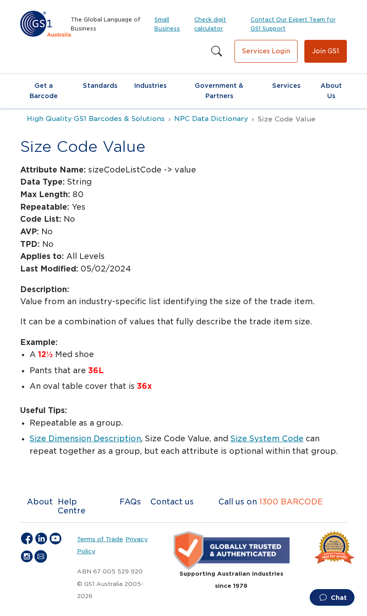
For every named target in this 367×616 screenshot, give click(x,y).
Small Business (167, 24)
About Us (331, 90)
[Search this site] (216, 51)
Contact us (172, 501)
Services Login (266, 51)
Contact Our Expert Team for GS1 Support (293, 24)
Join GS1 (325, 51)
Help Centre (71, 506)
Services (286, 85)
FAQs (130, 501)
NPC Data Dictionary (211, 119)
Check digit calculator (210, 24)
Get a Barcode (44, 90)
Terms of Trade (100, 539)
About (40, 501)
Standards (100, 85)
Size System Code (266, 438)
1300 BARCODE (291, 501)
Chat (338, 597)
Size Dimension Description (85, 438)
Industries (150, 85)
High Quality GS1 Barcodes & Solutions (96, 119)
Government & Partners (219, 90)
